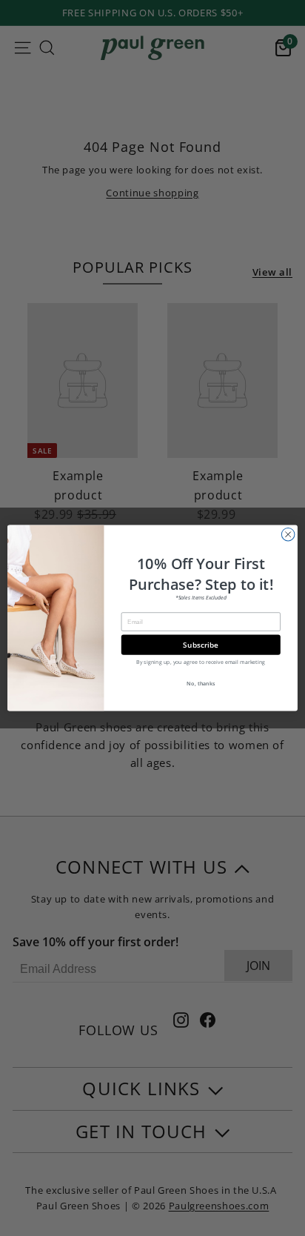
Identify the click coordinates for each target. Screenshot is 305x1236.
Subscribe (200, 644)
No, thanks (201, 683)
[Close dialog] (288, 534)
